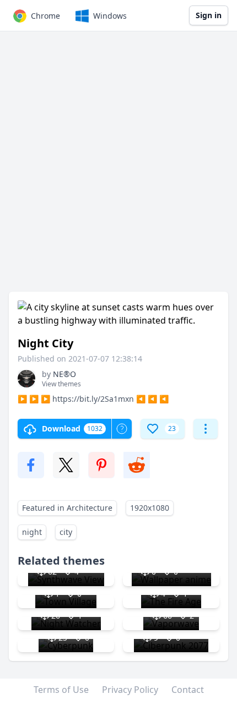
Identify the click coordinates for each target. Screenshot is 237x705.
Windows (110, 15)
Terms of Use (61, 690)
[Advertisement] (118, 166)
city (66, 532)
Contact (187, 690)
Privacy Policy (130, 690)
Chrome (45, 15)
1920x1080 (149, 507)
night (32, 532)
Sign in (209, 15)
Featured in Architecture (67, 507)
